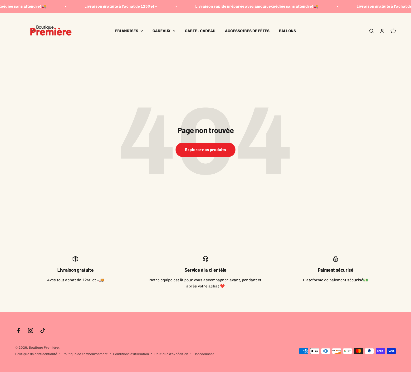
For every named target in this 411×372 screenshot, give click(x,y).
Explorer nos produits (205, 149)
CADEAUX (161, 31)
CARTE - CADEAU (200, 31)
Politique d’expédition (171, 354)
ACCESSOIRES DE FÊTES (247, 31)
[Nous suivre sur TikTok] (42, 330)
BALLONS (287, 31)
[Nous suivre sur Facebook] (18, 330)
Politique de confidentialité (36, 354)
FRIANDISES (126, 31)
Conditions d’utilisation (131, 354)
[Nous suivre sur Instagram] (30, 330)
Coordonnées (204, 354)
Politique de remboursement (85, 354)
